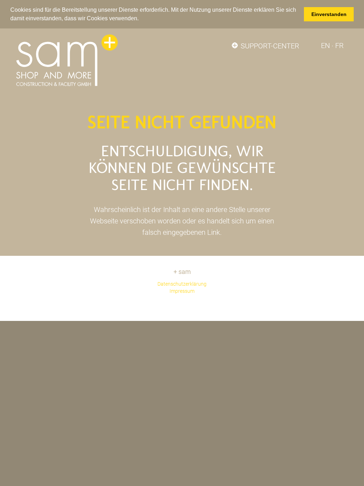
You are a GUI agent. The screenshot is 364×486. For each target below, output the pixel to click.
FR (339, 45)
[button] (141, 19)
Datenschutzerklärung (182, 284)
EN (325, 45)
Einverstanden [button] (329, 14)
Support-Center (270, 46)
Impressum (182, 291)
